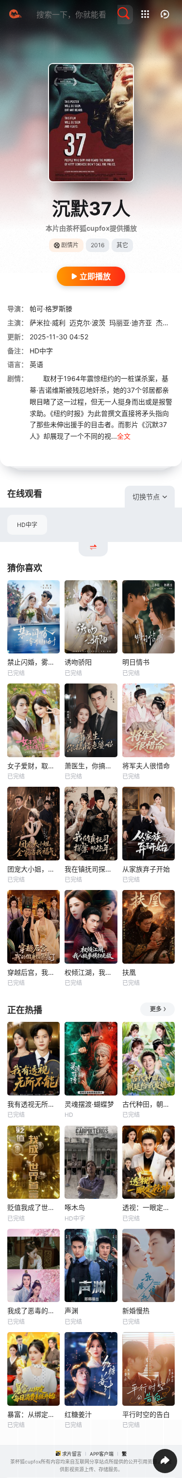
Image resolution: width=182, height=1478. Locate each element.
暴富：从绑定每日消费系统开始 (33, 1414)
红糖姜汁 (78, 1414)
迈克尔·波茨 (87, 322)
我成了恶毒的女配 (33, 1310)
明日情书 (135, 662)
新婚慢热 (135, 1310)
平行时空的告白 (146, 1414)
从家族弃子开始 (146, 869)
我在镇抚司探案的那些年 (91, 869)
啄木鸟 (75, 1207)
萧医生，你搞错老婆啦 (91, 766)
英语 (36, 364)
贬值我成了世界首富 (33, 1207)
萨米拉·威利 (48, 322)
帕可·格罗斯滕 (51, 308)
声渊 (71, 1310)
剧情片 (70, 245)
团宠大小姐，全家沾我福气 (33, 869)
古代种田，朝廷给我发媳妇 (148, 1104)
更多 (156, 1009)
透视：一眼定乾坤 (148, 1207)
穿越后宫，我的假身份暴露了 (33, 972)
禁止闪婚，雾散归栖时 (33, 662)
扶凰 (129, 972)
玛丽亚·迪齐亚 (130, 322)
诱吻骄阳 (78, 662)
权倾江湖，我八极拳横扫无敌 (91, 972)
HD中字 (27, 524)
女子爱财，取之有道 (33, 766)
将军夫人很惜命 (146, 766)
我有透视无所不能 (33, 1104)
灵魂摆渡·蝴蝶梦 (89, 1104)
